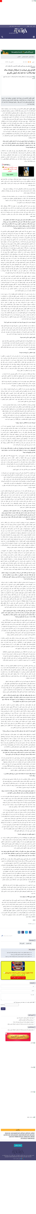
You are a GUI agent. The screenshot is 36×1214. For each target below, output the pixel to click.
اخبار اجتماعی (25, 57)
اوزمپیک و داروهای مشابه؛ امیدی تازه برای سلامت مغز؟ (23, 1022)
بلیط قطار (32, 1136)
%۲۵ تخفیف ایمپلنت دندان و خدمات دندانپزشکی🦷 (18, 973)
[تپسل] (2, 51)
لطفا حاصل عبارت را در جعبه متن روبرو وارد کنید (24, 1002)
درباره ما (15, 26)
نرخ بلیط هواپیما (30, 1138)
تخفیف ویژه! (10, 175)
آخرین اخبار (31, 1015)
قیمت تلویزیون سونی (15, 1133)
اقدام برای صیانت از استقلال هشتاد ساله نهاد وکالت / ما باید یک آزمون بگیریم (19, 71)
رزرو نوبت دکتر (24, 1138)
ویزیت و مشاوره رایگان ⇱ (18, 978)
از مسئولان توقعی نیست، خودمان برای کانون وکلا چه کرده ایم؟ (18, 952)
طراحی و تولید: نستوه (17, 1158)
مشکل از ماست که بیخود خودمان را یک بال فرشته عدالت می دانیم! (18, 956)
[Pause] (20, 175)
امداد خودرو (11, 1136)
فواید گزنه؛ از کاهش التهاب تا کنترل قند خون (25, 1018)
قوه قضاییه (28, 943)
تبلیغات (13, 26)
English (28, 26)
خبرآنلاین (18, 31)
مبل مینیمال (7, 1133)
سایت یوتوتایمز (27, 1136)
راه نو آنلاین (27, 1133)
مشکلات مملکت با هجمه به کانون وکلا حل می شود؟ (20, 954)
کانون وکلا (22, 943)
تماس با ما (18, 26)
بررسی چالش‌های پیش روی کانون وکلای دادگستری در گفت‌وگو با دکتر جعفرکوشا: (20, 66)
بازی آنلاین (22, 1133)
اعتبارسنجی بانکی (14, 1135)
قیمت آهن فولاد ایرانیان (24, 1135)
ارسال (3, 1009)
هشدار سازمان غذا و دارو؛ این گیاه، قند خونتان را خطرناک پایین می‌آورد (20, 1024)
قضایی (18, 57)
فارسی (34, 26)
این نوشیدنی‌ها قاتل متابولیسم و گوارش (26, 1020)
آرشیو (10, 26)
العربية (31, 26)
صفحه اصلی (31, 57)
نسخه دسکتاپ (18, 1145)
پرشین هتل (31, 1135)
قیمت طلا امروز (7, 1135)
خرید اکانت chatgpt (18, 1136)
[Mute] (22, 175)
